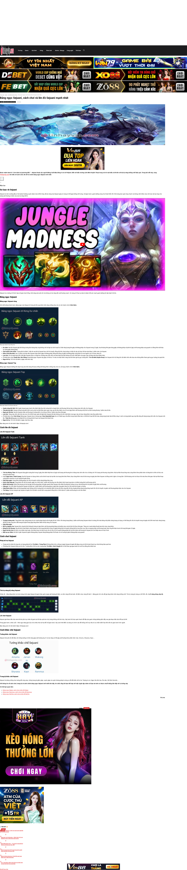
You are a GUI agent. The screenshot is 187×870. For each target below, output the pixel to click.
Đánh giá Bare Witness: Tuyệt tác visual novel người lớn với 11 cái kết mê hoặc (11, 831)
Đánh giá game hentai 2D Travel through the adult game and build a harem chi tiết (11, 850)
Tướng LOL (86, 708)
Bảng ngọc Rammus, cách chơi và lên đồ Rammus (17, 692)
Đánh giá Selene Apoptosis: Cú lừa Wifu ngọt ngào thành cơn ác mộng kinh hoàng (11, 856)
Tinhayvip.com (4, 175)
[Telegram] (90, 701)
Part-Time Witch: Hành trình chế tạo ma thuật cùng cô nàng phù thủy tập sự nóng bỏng (12, 863)
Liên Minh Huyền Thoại (12, 94)
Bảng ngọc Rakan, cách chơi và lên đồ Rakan (15, 690)
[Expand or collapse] (0, 182)
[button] (84, 50)
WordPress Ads (4, 869)
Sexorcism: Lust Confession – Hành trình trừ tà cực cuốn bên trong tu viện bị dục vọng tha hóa (12, 837)
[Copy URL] (95, 701)
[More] (101, 701)
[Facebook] (74, 701)
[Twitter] (80, 701)
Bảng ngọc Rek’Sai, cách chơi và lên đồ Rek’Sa (16, 694)
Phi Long (162, 697)
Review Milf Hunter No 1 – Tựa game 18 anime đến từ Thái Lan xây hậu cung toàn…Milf (12, 844)
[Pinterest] (85, 701)
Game (6, 94)
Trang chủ (2, 94)
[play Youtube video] (82, 244)
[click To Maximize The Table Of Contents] (2, 179)
